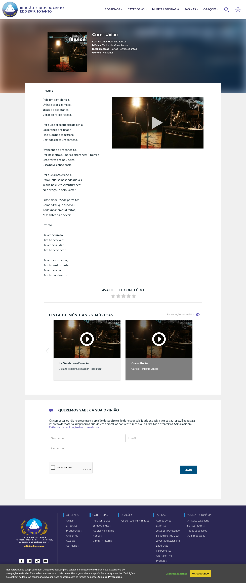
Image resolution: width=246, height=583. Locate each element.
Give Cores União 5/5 (134, 296)
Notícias (97, 535)
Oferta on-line (164, 555)
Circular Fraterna (102, 540)
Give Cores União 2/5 (118, 296)
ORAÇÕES (210, 9)
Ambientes (72, 535)
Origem (70, 520)
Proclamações (74, 530)
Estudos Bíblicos (102, 525)
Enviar (188, 469)
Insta (30, 560)
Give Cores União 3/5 (123, 296)
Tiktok (38, 560)
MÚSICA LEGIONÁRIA (165, 9)
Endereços (162, 545)
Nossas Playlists (196, 525)
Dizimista (161, 525)
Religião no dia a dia (103, 530)
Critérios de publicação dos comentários (74, 427)
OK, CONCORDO (200, 573)
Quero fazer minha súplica (135, 520)
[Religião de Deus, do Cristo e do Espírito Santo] (34, 533)
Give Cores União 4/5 (129, 296)
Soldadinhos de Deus (168, 535)
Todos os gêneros (197, 530)
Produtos (161, 560)
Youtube (46, 560)
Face (22, 560)
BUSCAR (226, 10)
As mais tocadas (196, 535)
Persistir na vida (101, 520)
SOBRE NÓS (113, 9)
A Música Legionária (198, 520)
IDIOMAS (238, 10)
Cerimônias (72, 545)
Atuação (70, 540)
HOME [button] (49, 90)
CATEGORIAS (136, 9)
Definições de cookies (176, 573)
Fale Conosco (163, 550)
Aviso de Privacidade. (109, 576)
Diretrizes (71, 525)
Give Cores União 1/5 (113, 296)
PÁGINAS (190, 9)
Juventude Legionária (168, 540)
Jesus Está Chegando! (168, 530)
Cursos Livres (163, 520)
